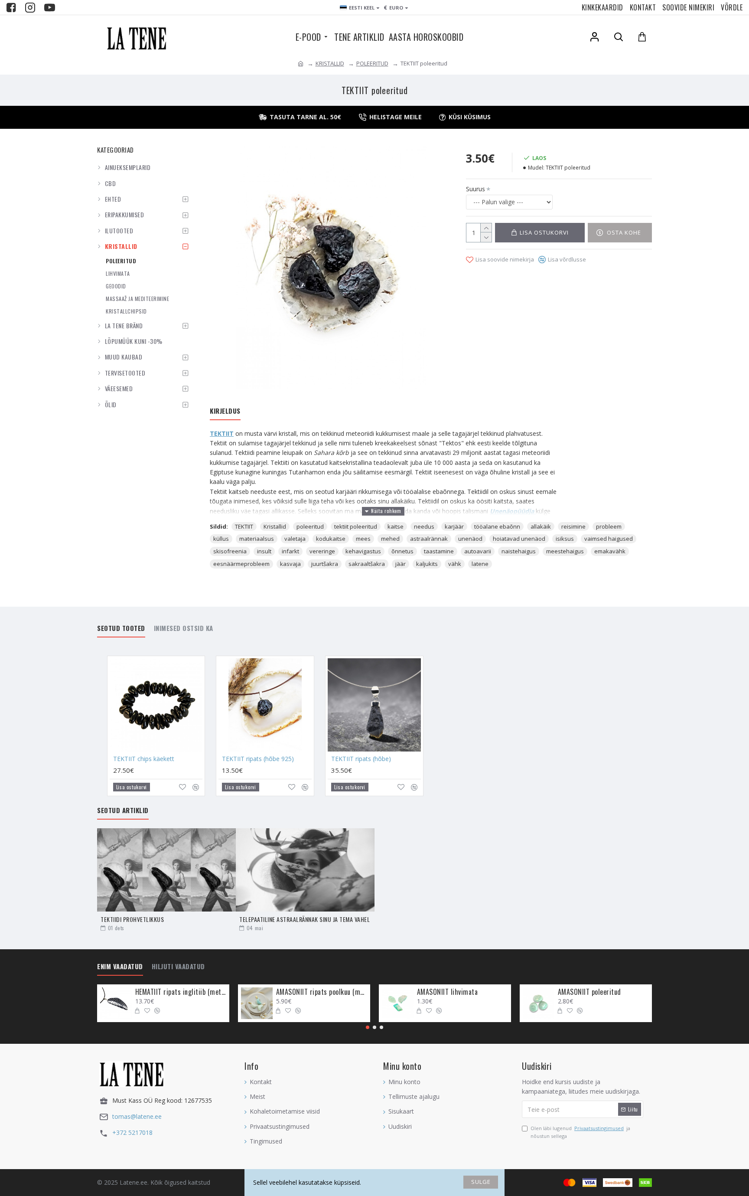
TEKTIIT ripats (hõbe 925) (258, 759)
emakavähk (609, 551)
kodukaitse (330, 538)
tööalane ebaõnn (497, 526)
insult (264, 551)
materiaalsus (256, 538)
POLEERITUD (372, 63)
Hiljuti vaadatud (178, 966)
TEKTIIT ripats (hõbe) (361, 759)
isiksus (565, 538)
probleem (609, 526)
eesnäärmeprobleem (241, 564)
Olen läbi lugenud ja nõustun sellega (580, 1132)
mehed (390, 538)
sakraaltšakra (366, 564)
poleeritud (310, 526)
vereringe (322, 551)
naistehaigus (519, 551)
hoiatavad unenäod (519, 538)
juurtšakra (324, 564)
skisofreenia (230, 551)
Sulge (481, 1182)
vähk (454, 564)
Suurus (475, 189)
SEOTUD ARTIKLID (123, 810)
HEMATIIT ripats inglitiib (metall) (180, 992)
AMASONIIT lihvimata (447, 992)
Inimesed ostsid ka (183, 628)
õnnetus (402, 551)
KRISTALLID (330, 63)
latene (480, 564)
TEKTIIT (222, 433)
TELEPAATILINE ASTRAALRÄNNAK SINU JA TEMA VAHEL (304, 919)
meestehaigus (565, 551)
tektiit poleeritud (355, 526)
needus (424, 526)
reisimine (573, 526)
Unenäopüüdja (513, 511)
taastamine (439, 551)
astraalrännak (429, 538)
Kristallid (275, 526)
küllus (221, 538)
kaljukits (427, 564)
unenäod (470, 538)
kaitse (396, 526)
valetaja (295, 538)
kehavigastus (363, 551)
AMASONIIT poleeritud (589, 992)
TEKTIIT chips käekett (143, 759)
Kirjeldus (225, 411)
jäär (400, 564)
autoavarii (477, 551)
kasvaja (290, 564)
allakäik (541, 526)
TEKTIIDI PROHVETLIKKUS (132, 919)
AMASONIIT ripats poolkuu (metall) (321, 992)
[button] (367, 1027)
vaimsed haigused (608, 538)
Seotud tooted (121, 628)
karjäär (454, 526)
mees (363, 538)
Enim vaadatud (120, 966)
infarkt (290, 551)
